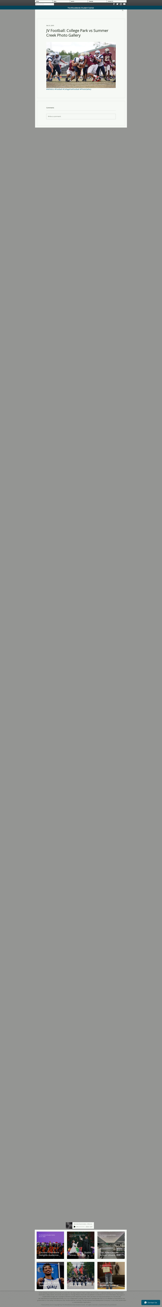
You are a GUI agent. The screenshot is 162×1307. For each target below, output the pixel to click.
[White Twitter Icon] (117, 4)
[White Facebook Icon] (114, 4)
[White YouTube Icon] (124, 4)
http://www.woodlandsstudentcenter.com (53, 1298)
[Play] (75, 1227)
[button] (123, 10)
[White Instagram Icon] (121, 4)
